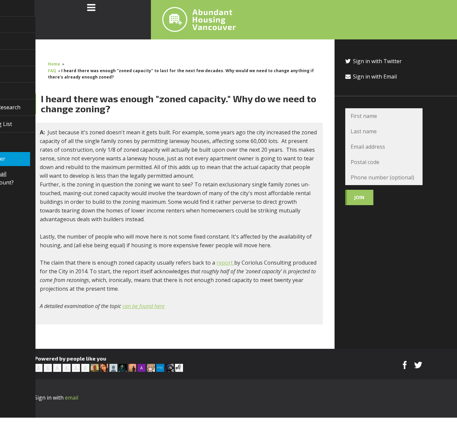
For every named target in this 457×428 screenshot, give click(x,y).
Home (54, 64)
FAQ (52, 71)
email (71, 397)
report (225, 262)
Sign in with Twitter (377, 61)
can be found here (143, 306)
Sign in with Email (374, 76)
